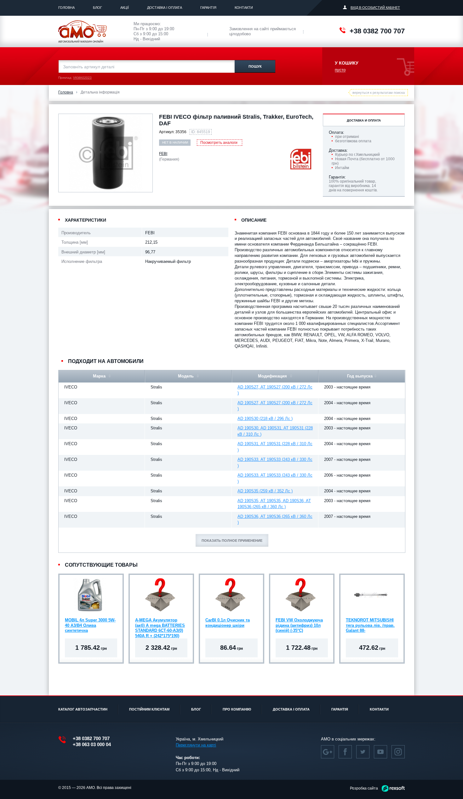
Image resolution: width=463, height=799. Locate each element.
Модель (186, 376)
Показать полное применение (232, 540)
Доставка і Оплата (164, 7)
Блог (97, 7)
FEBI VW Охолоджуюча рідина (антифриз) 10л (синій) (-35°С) (299, 625)
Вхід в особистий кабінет (375, 7)
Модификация (273, 376)
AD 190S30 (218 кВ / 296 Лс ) (265, 418)
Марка (100, 376)
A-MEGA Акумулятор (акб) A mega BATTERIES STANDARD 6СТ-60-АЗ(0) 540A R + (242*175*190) (160, 626)
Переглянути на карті (196, 745)
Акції (124, 7)
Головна (66, 7)
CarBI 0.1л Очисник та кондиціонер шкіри (227, 623)
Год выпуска (360, 376)
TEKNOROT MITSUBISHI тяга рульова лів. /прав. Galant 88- (370, 625)
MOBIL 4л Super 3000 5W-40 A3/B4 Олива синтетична (90, 625)
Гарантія (208, 7)
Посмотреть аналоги (218, 142)
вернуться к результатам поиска (378, 92)
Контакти (244, 7)
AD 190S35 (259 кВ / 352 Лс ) (265, 491)
